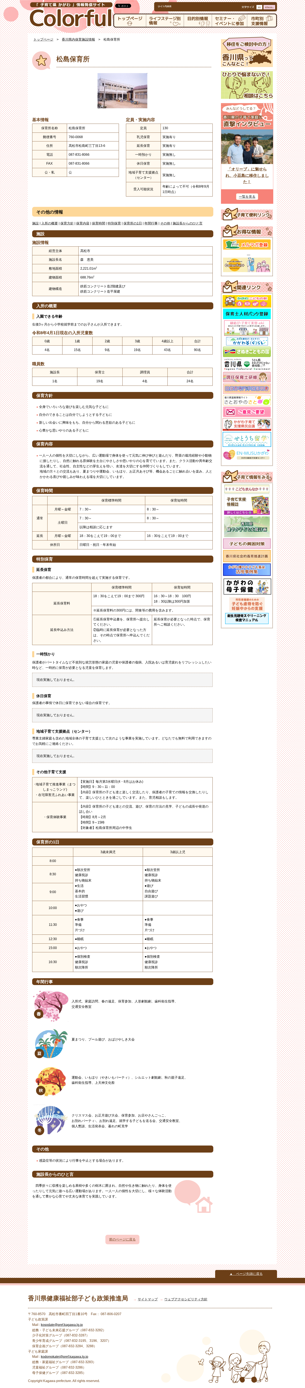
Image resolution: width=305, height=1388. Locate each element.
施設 (35, 223)
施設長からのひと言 (188, 223)
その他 (165, 223)
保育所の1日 (132, 223)
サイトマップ (148, 1299)
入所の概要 (49, 223)
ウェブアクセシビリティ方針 (185, 1299)
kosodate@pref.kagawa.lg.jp (62, 1324)
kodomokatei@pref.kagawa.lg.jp (64, 1356)
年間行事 (151, 223)
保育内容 (82, 223)
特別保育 (114, 223)
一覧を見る (247, 196)
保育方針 (67, 223)
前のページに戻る (122, 1239)
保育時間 (98, 223)
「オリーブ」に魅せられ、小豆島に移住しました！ (247, 175)
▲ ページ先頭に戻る (246, 1274)
